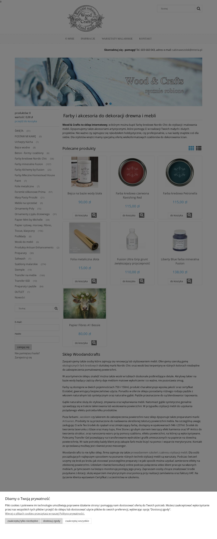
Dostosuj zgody (51, 521)
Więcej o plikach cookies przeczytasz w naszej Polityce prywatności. (45, 513)
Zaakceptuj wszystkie (77, 521)
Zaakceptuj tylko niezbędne (22, 521)
